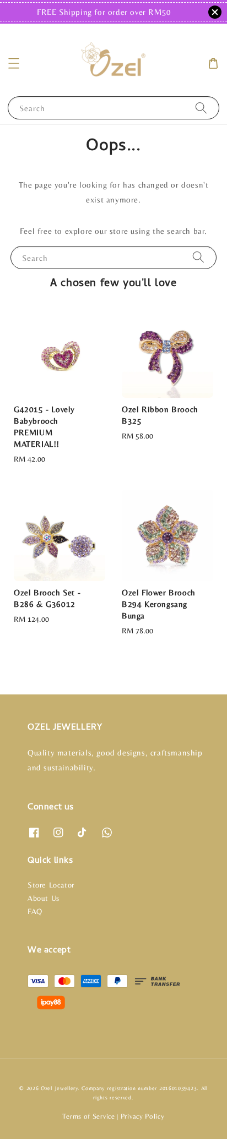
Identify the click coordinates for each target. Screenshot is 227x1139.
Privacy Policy (143, 1116)
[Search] (201, 107)
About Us (44, 898)
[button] (14, 63)
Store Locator (51, 884)
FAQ (35, 911)
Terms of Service (88, 1116)
